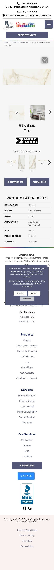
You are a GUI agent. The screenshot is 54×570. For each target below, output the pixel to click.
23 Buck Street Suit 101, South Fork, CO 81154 (28, 15)
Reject (34, 293)
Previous (4, 111)
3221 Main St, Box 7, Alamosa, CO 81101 (28, 7)
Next (49, 111)
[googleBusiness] (30, 508)
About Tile (15, 43)
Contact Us (15, 182)
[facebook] (24, 508)
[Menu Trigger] (49, 24)
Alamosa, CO (27, 316)
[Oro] (11, 161)
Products (24, 43)
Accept (20, 293)
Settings (27, 299)
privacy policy (31, 281)
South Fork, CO (27, 321)
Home (6, 43)
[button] (27, 35)
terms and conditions (23, 283)
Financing (39, 182)
